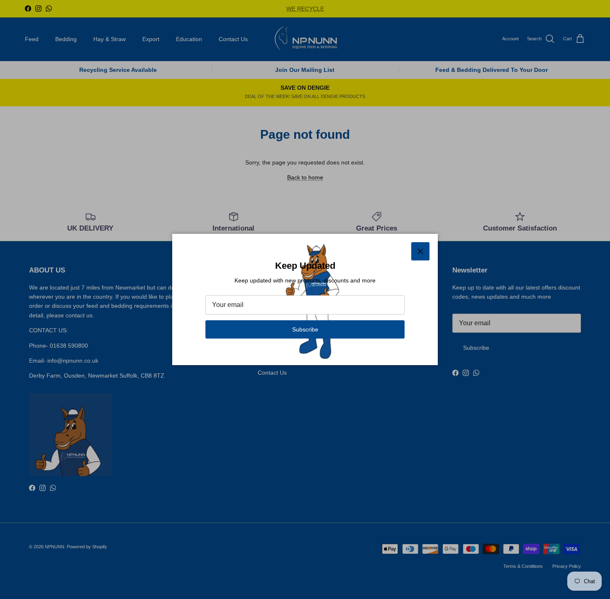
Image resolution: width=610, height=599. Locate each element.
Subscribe (305, 329)
